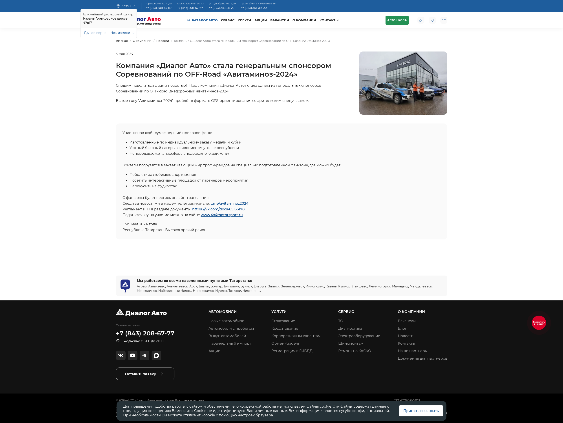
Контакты (329, 20)
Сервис (227, 20)
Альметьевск (177, 286)
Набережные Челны (174, 291)
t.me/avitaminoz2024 (229, 203)
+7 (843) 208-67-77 (190, 7)
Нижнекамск (203, 291)
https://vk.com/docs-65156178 (218, 209)
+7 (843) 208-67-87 (159, 7)
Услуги (244, 20)
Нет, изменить (121, 33)
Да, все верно (95, 33)
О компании (304, 20)
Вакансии (279, 20)
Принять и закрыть (421, 411)
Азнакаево (156, 286)
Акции (260, 20)
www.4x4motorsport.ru (222, 215)
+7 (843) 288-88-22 (221, 7)
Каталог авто (205, 20)
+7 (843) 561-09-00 (254, 7)
